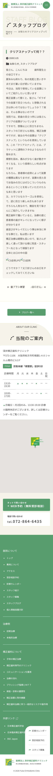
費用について (13, 564)
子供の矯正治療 (14, 658)
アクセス (11, 570)
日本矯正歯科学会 (15, 725)
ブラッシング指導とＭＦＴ (19, 684)
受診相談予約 (38, 740)
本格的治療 (12, 637)
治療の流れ (12, 678)
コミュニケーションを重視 (19, 671)
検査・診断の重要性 (16, 691)
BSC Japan (12, 738)
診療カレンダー (39, 730)
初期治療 (11, 631)
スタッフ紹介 (13, 590)
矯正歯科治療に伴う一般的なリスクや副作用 (27, 704)
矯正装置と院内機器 (16, 697)
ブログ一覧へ (28, 312)
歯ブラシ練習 (18, 286)
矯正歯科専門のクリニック (19, 665)
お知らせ (14, 63)
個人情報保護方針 (15, 609)
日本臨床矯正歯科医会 (17, 732)
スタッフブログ (28, 63)
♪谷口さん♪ (36, 286)
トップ (10, 558)
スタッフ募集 (38, 749)
